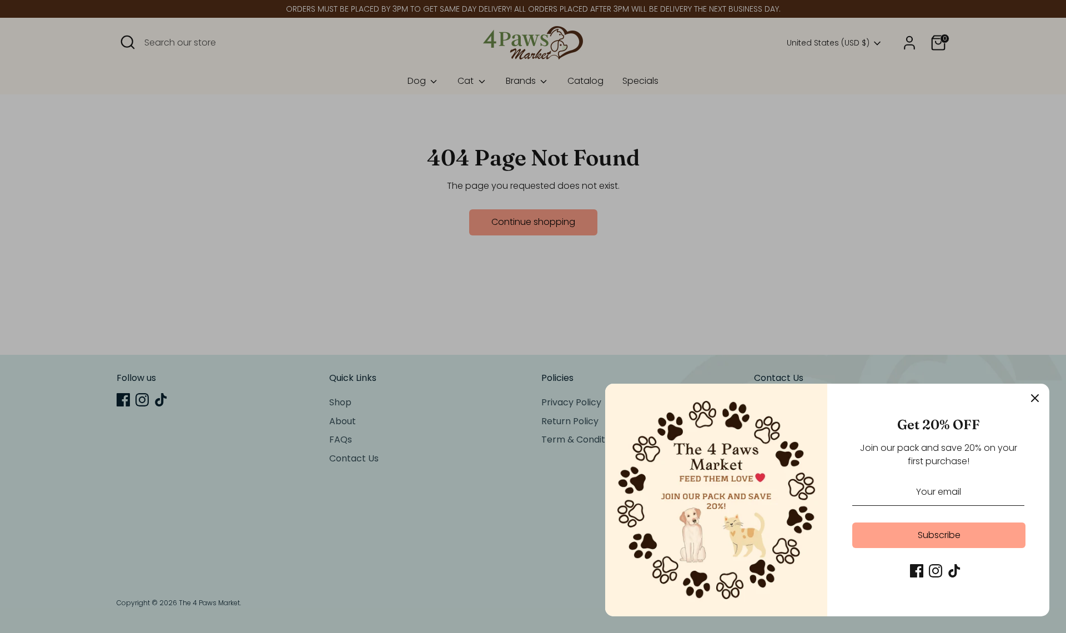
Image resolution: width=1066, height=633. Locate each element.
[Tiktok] (954, 570)
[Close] (1035, 398)
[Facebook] (916, 570)
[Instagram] (935, 570)
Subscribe (939, 535)
